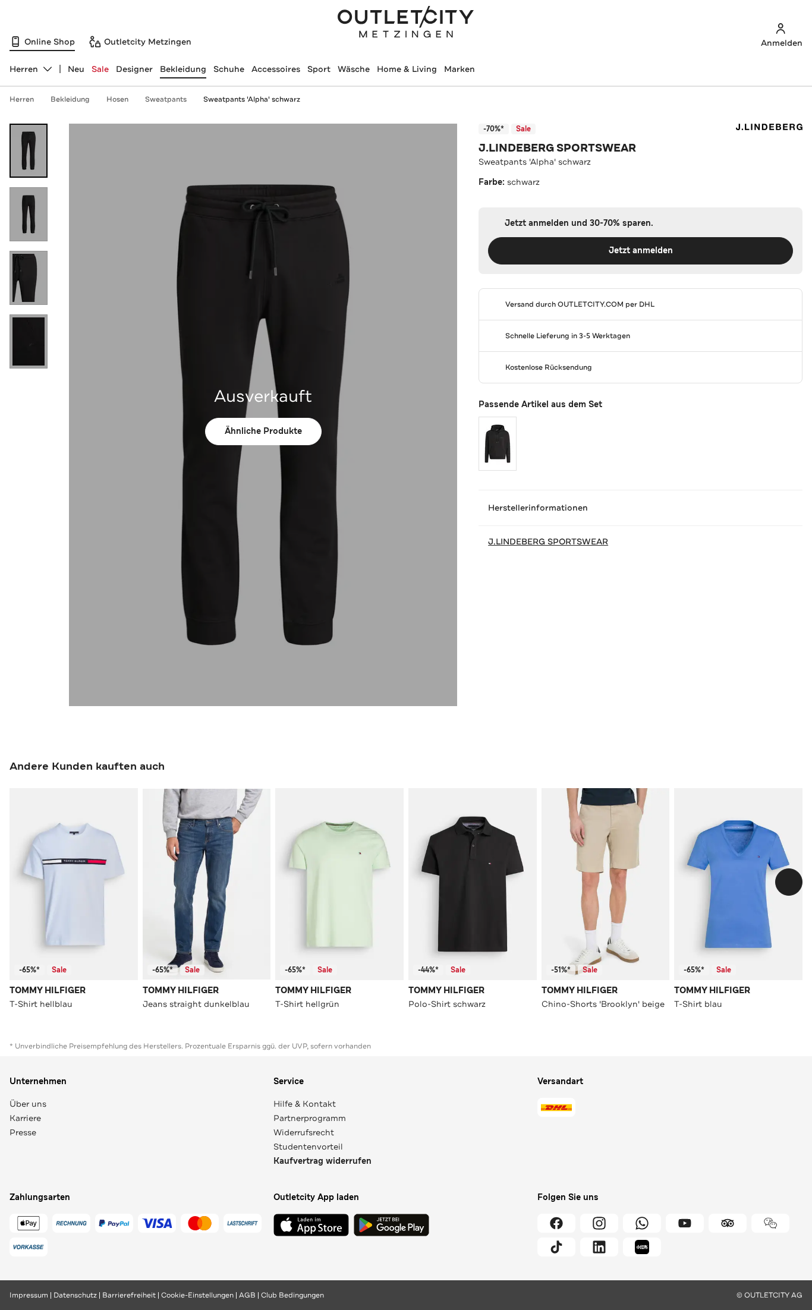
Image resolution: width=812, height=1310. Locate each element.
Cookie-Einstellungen (197, 1295)
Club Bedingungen (292, 1295)
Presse (23, 1132)
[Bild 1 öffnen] (29, 151)
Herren (22, 99)
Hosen (117, 99)
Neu (76, 69)
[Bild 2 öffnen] (29, 214)
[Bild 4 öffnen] (29, 341)
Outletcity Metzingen (406, 23)
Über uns (28, 1103)
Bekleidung (183, 69)
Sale (100, 69)
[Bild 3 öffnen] (29, 278)
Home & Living (407, 69)
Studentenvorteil (308, 1146)
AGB (247, 1295)
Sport (319, 69)
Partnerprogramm (309, 1118)
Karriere (25, 1118)
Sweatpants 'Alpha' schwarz (251, 99)
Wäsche (354, 69)
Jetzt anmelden (641, 250)
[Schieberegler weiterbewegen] (788, 882)
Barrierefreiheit (129, 1295)
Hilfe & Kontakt (304, 1103)
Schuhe (228, 69)
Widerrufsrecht (303, 1132)
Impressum (29, 1295)
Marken (459, 69)
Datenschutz (75, 1295)
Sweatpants (166, 99)
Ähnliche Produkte (263, 431)
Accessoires (275, 69)
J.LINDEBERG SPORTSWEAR (557, 148)
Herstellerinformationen (538, 507)
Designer (134, 69)
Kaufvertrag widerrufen (322, 1161)
